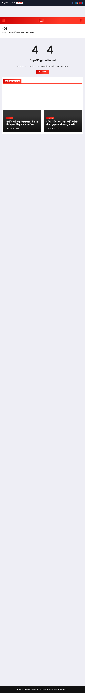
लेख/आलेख (49, 86)
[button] (77, 20)
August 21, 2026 (13, 128)
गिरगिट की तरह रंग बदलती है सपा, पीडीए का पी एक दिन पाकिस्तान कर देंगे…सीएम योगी (22, 124)
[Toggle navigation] (41, 20)
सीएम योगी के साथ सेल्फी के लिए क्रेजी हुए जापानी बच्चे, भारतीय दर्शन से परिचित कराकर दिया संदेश (62, 126)
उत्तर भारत (8, 86)
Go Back (42, 72)
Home (4, 32)
